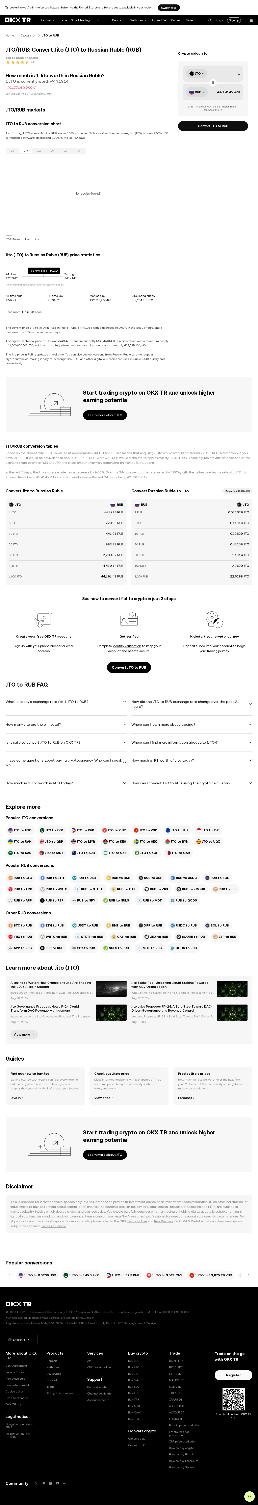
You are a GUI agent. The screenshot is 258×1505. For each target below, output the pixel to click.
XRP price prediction (182, 1441)
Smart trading (80, 20)
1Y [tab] (65, 150)
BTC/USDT (176, 1367)
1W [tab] (39, 150)
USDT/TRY (176, 1360)
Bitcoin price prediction (184, 1425)
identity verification (127, 646)
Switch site (169, 7)
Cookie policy (15, 1391)
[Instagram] (50, 1483)
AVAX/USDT (176, 1412)
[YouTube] (57, 1483)
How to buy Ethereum (183, 1460)
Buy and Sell (159, 20)
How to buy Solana (181, 1467)
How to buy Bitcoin (182, 1454)
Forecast (185, 1098)
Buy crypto (54, 1373)
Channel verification (100, 1393)
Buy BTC (133, 1367)
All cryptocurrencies (60, 1393)
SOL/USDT (176, 1386)
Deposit (117, 20)
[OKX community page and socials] (64, 1483)
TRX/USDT (176, 1393)
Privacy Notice (15, 1372)
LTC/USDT (176, 1419)
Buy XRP (133, 1393)
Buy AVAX (134, 1412)
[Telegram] (43, 1483)
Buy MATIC (135, 1380)
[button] (209, 20)
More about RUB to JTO (237, 491)
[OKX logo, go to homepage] (18, 20)
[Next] (248, 1275)
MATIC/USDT (177, 1380)
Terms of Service (53, 1226)
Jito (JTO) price (32, 312)
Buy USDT (134, 1360)
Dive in (15, 1098)
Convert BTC (136, 1445)
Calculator (28, 35)
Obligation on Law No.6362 (18, 1435)
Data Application (17, 1398)
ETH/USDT (176, 1373)
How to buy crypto (181, 1448)
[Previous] (10, 1275)
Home (10, 35)
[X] (36, 1483)
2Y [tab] (79, 150)
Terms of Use (137, 1221)
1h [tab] (12, 150)
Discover (45, 20)
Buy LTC (133, 1419)
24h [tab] (26, 150)
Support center (97, 1387)
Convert (176, 20)
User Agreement (16, 1365)
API (89, 1360)
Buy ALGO (134, 1406)
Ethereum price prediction (179, 1433)
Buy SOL (133, 1386)
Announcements (98, 1400)
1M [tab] (52, 150)
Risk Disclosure (15, 1378)
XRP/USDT (176, 1399)
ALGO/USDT (177, 1406)
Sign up (234, 20)
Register (233, 1375)
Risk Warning (163, 1221)
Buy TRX (133, 1399)
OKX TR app (14, 1404)
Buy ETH (133, 1373)
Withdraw (136, 20)
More (189, 20)
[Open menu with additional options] (251, 20)
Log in (220, 20)
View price (102, 1098)
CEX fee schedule (99, 1367)
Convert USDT (137, 1438)
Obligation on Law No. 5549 (20, 1426)
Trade (63, 20)
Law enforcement (17, 1385)
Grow (101, 20)
